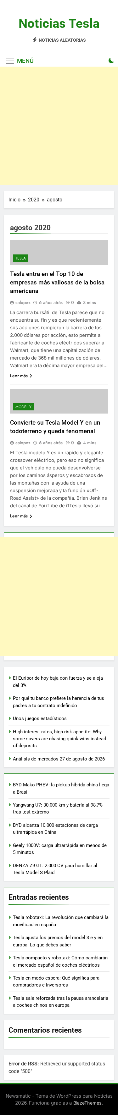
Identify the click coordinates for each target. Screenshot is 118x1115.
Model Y (23, 407)
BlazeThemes (87, 1103)
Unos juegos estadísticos (40, 718)
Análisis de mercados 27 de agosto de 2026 (59, 759)
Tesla (20, 258)
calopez (23, 302)
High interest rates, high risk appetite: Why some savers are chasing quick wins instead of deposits (59, 739)
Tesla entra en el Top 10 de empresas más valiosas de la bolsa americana (57, 282)
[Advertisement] (59, 126)
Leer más (19, 376)
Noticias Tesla (59, 23)
